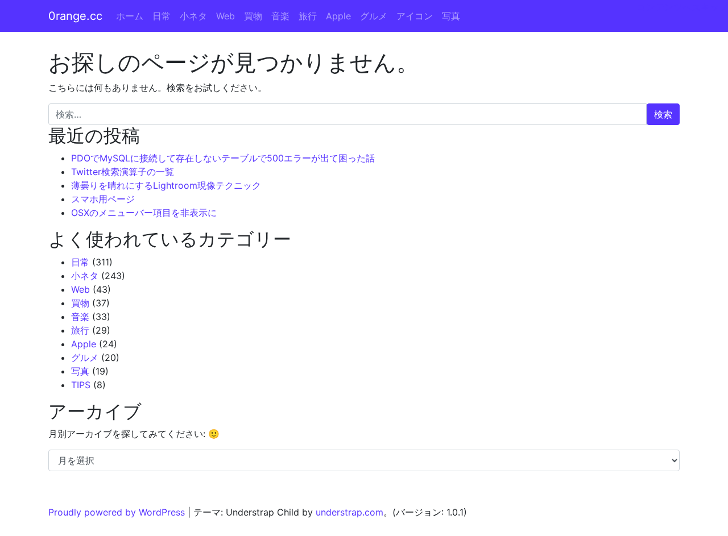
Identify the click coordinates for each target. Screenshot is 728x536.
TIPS (80, 384)
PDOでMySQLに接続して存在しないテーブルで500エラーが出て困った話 (223, 158)
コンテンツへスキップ (682, 7)
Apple (338, 16)
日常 (161, 16)
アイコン (414, 16)
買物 (253, 16)
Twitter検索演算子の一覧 (122, 171)
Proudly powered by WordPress (116, 512)
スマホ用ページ (103, 199)
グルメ (373, 16)
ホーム (129, 16)
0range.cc (75, 16)
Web (225, 16)
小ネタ (193, 16)
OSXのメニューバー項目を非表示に (144, 212)
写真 (451, 16)
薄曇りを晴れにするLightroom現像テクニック (166, 185)
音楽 (280, 16)
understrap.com (349, 512)
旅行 (308, 16)
